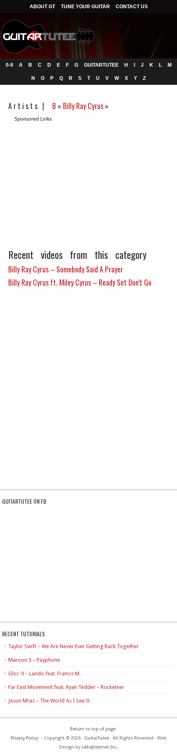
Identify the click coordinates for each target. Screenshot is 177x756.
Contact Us (132, 6)
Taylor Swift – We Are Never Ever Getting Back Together (73, 646)
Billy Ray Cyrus (83, 105)
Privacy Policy (24, 738)
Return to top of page (93, 729)
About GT (42, 6)
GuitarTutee (101, 65)
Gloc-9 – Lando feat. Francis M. (44, 673)
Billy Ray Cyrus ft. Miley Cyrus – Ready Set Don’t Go (79, 282)
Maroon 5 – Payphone (34, 660)
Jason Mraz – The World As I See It (49, 701)
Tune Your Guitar (85, 6)
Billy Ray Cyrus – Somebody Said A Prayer (65, 269)
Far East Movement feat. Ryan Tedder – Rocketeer (66, 687)
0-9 (9, 65)
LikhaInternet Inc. (100, 747)
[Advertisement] (77, 180)
